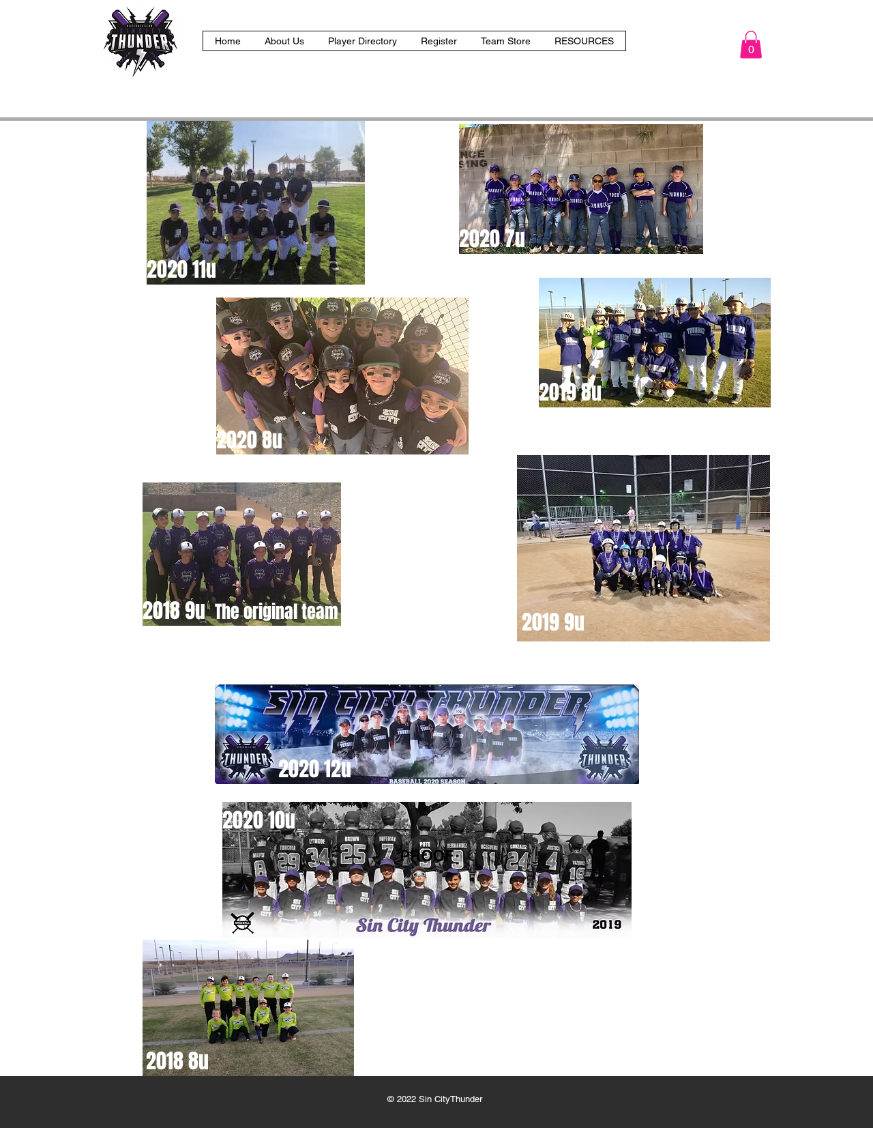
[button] (583, 40)
